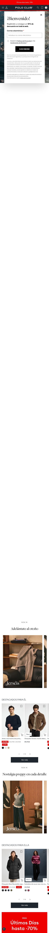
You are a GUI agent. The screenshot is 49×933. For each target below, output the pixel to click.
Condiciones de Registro (18, 43)
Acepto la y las (22, 42)
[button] (4, 929)
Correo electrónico (15, 31)
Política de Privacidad (24, 41)
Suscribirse (24, 49)
